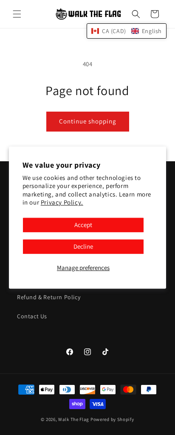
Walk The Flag (73, 419)
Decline (83, 246)
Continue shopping (87, 121)
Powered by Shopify (112, 419)
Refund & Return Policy (48, 297)
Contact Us (32, 316)
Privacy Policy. (62, 203)
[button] (17, 14)
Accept (83, 225)
